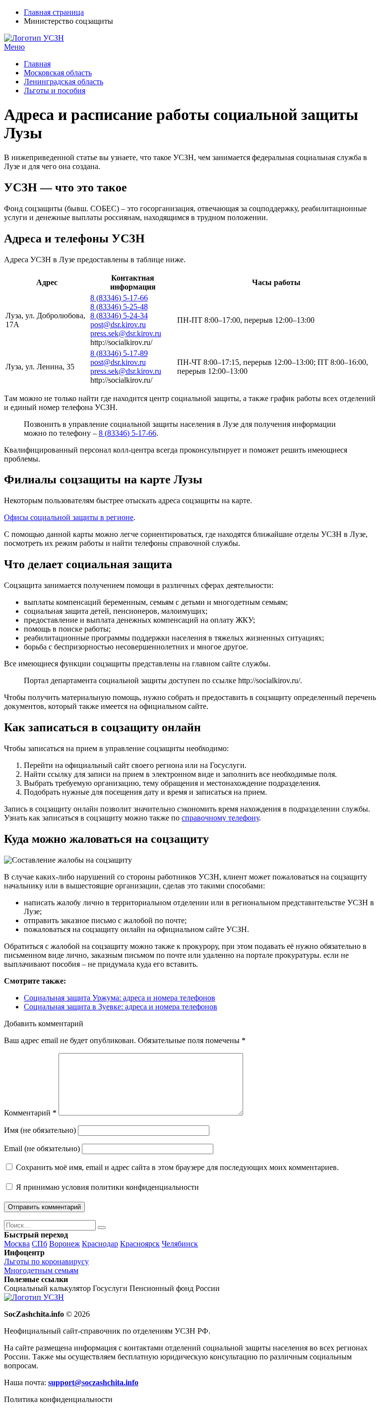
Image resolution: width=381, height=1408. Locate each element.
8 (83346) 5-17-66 (119, 297)
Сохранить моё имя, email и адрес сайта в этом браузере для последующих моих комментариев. (177, 1167)
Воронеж (64, 1243)
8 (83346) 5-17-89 (119, 353)
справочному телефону (220, 818)
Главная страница (54, 12)
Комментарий (30, 1113)
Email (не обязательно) (42, 1148)
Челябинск (180, 1243)
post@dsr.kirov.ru (118, 324)
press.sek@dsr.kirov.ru (125, 333)
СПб (39, 1243)
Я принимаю (106, 1187)
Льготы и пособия (54, 90)
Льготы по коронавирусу (46, 1261)
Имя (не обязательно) (40, 1130)
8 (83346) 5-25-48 (119, 306)
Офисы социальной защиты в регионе (68, 517)
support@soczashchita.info (93, 1382)
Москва (17, 1243)
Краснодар (100, 1243)
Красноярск (140, 1243)
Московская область (58, 72)
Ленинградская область (63, 81)
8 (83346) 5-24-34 (119, 315)
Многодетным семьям (41, 1270)
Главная (37, 63)
